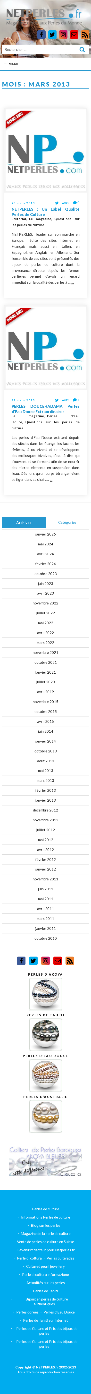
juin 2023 (45, 583)
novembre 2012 (45, 820)
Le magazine (40, 219)
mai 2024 (45, 544)
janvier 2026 (45, 534)
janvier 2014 (45, 741)
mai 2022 (45, 623)
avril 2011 (45, 908)
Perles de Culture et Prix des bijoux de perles (46, 1330)
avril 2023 (45, 593)
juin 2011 (45, 889)
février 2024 (45, 564)
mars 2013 (45, 780)
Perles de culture (45, 1209)
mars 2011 (45, 918)
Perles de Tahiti (45, 1291)
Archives (23, 522)
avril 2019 (45, 692)
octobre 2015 (45, 711)
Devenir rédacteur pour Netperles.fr (46, 1250)
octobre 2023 (45, 573)
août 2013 (45, 761)
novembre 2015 (45, 701)
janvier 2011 (45, 928)
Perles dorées (27, 1312)
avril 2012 (45, 849)
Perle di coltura (29, 1258)
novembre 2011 (45, 879)
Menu (13, 64)
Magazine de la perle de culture (46, 1233)
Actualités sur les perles (45, 1282)
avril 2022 (45, 632)
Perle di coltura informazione (45, 1274)
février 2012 (45, 859)
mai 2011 (45, 899)
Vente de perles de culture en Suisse (45, 1242)
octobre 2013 (45, 751)
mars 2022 (45, 642)
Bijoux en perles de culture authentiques (46, 1301)
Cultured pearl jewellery (45, 1266)
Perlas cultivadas (60, 1258)
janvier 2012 (45, 869)
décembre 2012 (45, 810)
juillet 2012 (45, 830)
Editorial (19, 219)
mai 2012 (45, 840)
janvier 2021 (45, 672)
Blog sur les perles (45, 1225)
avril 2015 (45, 721)
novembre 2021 (45, 652)
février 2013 (45, 790)
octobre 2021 (45, 662)
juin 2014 (45, 731)
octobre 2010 (45, 938)
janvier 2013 (45, 800)
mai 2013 (45, 770)
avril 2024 (45, 554)
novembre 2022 (45, 603)
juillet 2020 (45, 682)
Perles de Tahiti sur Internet (45, 1320)
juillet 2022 (45, 613)
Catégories (67, 522)
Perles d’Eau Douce (59, 1312)
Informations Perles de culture (45, 1217)
